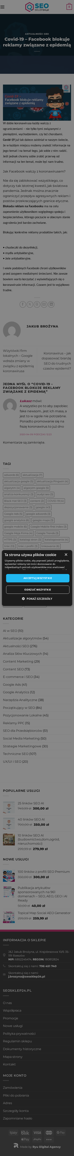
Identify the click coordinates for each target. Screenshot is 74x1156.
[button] (37, 599)
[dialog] (37, 578)
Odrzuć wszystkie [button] (37, 589)
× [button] (65, 554)
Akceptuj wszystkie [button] (37, 578)
